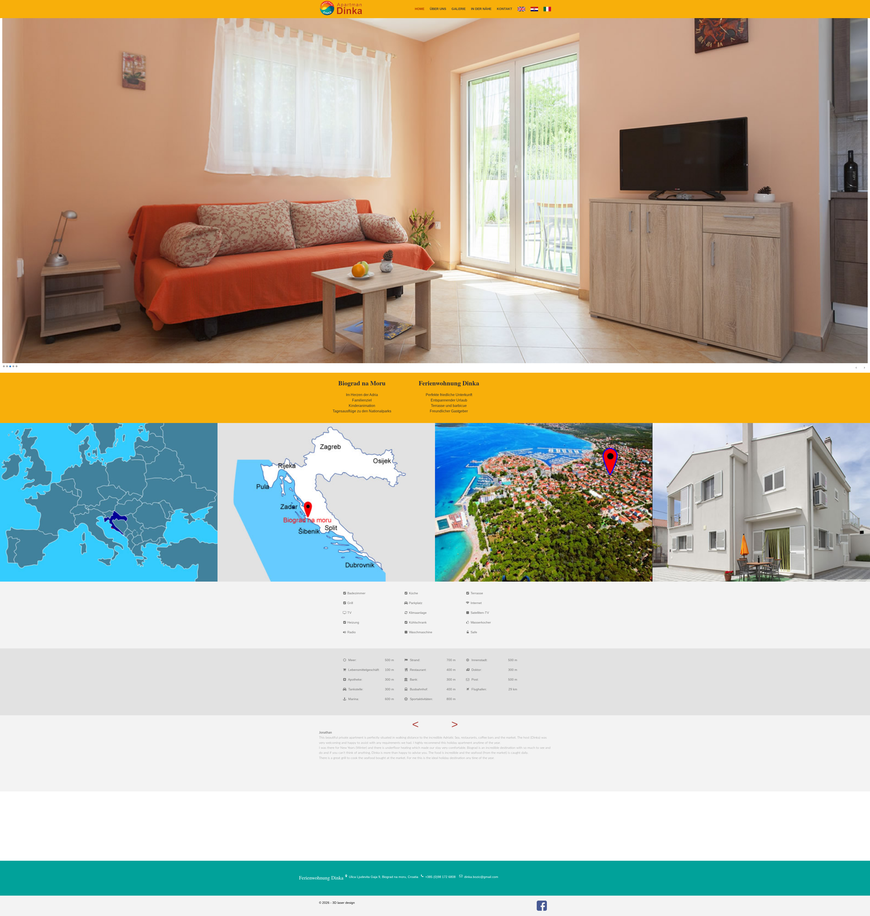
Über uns (438, 9)
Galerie (459, 9)
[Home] (521, 9)
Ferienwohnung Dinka (321, 877)
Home (419, 9)
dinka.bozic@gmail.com (481, 877)
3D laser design (343, 902)
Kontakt (504, 9)
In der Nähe (481, 9)
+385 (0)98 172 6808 (440, 877)
